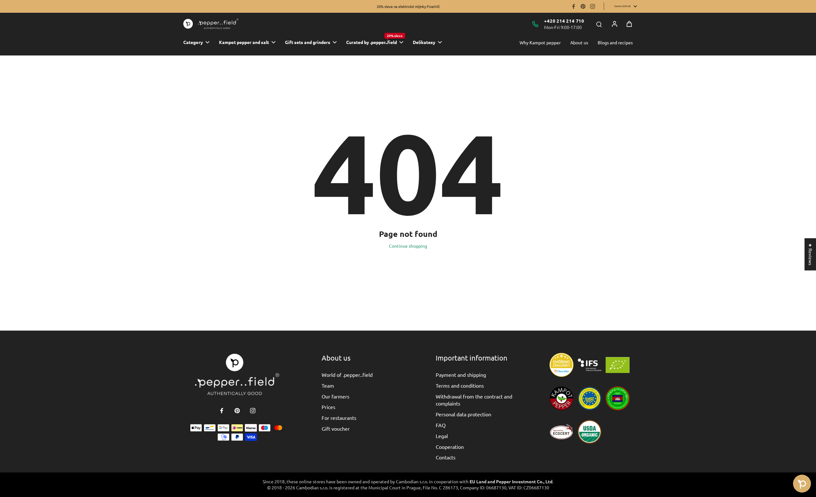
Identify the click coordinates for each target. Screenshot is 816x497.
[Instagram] (592, 6)
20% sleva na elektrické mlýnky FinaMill (408, 6)
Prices (328, 407)
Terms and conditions (460, 385)
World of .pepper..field (347, 374)
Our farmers (335, 396)
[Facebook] (573, 6)
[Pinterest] (583, 6)
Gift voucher (336, 428)
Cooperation (450, 446)
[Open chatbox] (802, 484)
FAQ (441, 425)
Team (328, 385)
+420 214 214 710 (564, 20)
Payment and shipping (461, 374)
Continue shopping (408, 246)
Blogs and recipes (615, 42)
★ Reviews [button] (810, 254)
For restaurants (339, 417)
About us (579, 42)
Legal (442, 436)
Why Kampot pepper (540, 42)
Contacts (445, 457)
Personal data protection (463, 414)
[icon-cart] (629, 23)
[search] (599, 24)
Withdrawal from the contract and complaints (474, 399)
